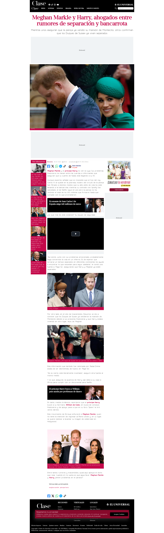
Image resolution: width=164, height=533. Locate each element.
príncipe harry (64, 487)
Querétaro (93, 507)
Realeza (68, 8)
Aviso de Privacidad (94, 516)
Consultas (77, 520)
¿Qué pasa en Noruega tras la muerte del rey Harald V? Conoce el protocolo (37, 267)
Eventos (60, 8)
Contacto (68, 525)
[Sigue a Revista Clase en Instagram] (55, 4)
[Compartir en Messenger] (60, 166)
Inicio (43, 8)
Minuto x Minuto (93, 8)
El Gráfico (77, 507)
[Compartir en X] (52, 166)
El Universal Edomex (94, 519)
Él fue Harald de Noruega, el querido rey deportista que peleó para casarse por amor (38, 243)
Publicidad (90, 525)
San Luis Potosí (95, 509)
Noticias (51, 8)
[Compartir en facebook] (48, 166)
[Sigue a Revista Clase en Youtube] (58, 4)
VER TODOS (119, 190)
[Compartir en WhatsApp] (56, 166)
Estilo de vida (79, 8)
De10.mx (77, 509)
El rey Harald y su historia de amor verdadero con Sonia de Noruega (38, 201)
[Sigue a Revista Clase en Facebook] (50, 4)
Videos (106, 525)
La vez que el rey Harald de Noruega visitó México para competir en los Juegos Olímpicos (38, 179)
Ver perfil (74, 167)
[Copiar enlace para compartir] (64, 166)
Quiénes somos (53, 525)
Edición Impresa (36, 525)
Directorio (76, 525)
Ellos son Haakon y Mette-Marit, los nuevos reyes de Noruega (38, 221)
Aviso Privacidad (115, 525)
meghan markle (54, 487)
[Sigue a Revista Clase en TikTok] (52, 4)
